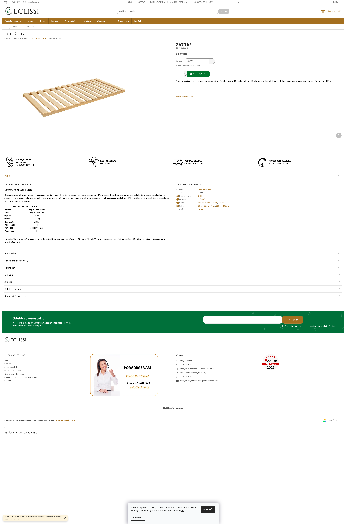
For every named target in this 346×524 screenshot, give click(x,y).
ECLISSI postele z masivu (173, 408)
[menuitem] (13, 21)
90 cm (206, 206)
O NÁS (130, 2)
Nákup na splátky (157, 2)
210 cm (214, 202)
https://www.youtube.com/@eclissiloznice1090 (199, 380)
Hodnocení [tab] (10, 267)
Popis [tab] (7, 175)
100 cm (212, 206)
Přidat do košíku (200, 74)
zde (182, 510)
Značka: (55, 38)
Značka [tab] (8, 281)
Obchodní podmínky (178, 2)
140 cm (226, 206)
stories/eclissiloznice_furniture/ (193, 372)
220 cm (221, 202)
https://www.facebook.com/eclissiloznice (197, 368)
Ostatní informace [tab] (13, 289)
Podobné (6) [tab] (10, 253)
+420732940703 (22, 162)
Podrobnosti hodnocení (37, 38)
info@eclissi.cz (186, 360)
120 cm (219, 206)
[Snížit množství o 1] (185, 75)
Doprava (141, 2)
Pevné (200, 209)
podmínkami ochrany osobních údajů (318, 326)
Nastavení (138, 517)
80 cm (200, 206)
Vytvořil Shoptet (335, 420)
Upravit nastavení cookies (65, 420)
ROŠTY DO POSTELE (206, 189)
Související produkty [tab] (15, 296)
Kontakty (8, 381)
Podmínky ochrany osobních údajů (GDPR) (21, 377)
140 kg (201, 196)
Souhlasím (208, 509)
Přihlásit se (292, 320)
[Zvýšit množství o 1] (185, 72)
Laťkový (201, 199)
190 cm (201, 202)
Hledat (223, 11)
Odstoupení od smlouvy (202, 2)
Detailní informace (183, 97)
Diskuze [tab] (8, 274)
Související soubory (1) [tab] (16, 260)
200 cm (208, 202)
